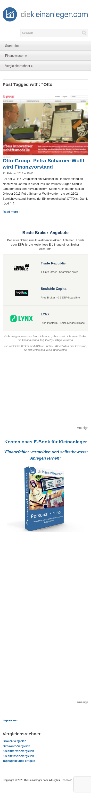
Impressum (10, 720)
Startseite (12, 46)
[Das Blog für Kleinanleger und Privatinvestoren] (45, 14)
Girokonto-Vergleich (16, 746)
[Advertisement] (45, 392)
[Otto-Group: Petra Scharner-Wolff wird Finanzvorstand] (45, 125)
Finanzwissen (16, 55)
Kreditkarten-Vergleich (18, 751)
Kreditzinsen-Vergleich (18, 756)
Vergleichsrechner (19, 66)
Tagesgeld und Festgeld (19, 761)
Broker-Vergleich (14, 741)
